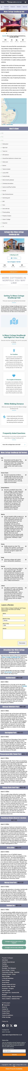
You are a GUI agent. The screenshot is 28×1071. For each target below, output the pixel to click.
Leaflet (4, 124)
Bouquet (4, 994)
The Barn (4, 964)
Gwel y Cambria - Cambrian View (11, 998)
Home (2, 2)
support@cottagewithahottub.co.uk (12, 1034)
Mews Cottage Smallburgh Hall (11, 657)
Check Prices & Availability (14, 1069)
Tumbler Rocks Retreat (8, 962)
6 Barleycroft (14, 255)
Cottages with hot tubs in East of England (14, 942)
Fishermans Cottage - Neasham (10, 972)
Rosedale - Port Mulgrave (9, 968)
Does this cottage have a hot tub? (11, 444)
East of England (11, 262)
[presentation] (2, 24)
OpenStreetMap (10, 124)
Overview (6, 6)
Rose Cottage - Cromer (8, 970)
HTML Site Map (6, 1017)
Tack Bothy (5, 966)
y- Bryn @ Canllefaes (7, 978)
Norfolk (4, 36)
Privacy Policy (6, 1011)
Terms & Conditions (7, 1015)
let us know (8, 672)
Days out (25, 6)
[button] (3, 33)
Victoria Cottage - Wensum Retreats (12, 996)
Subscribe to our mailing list (8, 1048)
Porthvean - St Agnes (8, 988)
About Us (4, 1007)
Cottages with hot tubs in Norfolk (14, 947)
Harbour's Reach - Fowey (8, 974)
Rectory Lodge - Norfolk (8, 986)
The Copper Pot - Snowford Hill (10, 992)
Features (13, 6)
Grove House (5, 982)
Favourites (7, 1005)
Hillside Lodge (6, 990)
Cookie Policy (6, 1013)
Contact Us (5, 1009)
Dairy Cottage (6, 976)
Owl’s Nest (5, 960)
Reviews (19, 6)
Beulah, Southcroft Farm (8, 984)
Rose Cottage (6, 980)
